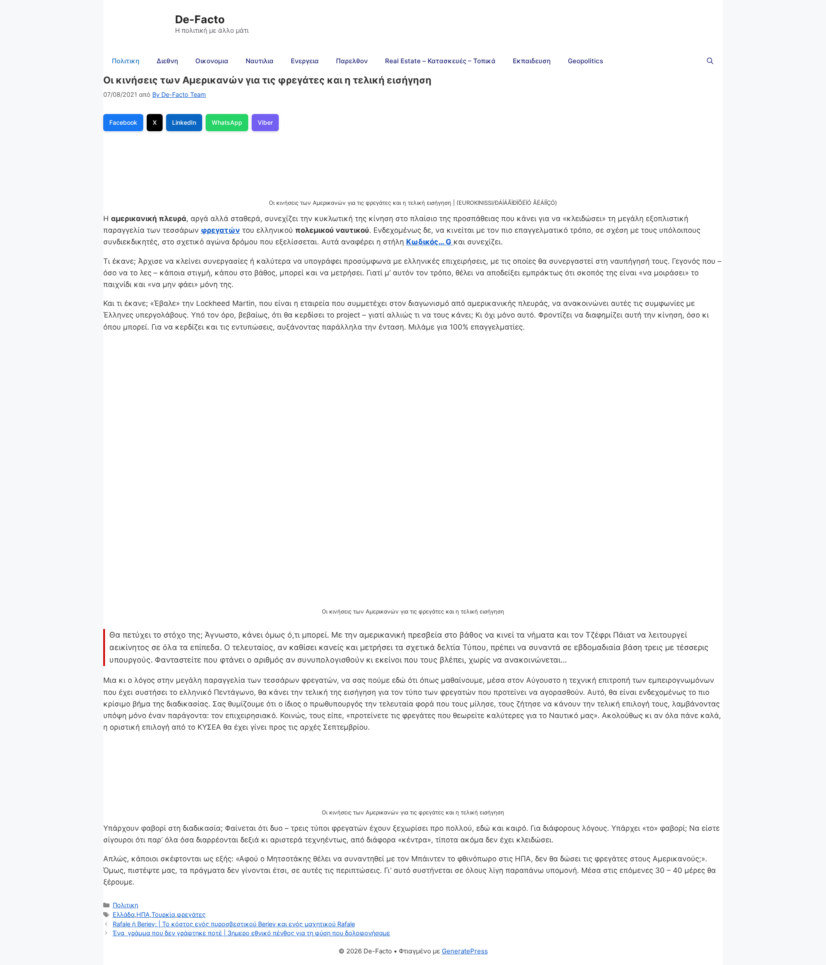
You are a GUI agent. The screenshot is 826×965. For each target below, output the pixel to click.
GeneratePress (465, 951)
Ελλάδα (124, 914)
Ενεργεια (305, 61)
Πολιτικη (125, 61)
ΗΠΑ (143, 914)
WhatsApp (227, 122)
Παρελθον (352, 61)
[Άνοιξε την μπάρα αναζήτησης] (710, 61)
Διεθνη (167, 61)
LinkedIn (184, 122)
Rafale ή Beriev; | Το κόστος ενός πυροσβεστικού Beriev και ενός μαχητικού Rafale (234, 924)
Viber (265, 122)
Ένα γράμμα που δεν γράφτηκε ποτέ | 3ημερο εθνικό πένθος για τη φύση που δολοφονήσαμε (251, 933)
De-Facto (200, 19)
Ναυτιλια (260, 61)
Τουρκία (163, 914)
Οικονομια (211, 61)
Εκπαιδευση (532, 61)
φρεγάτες (191, 914)
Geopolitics (585, 61)
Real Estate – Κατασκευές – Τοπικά (440, 61)
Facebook (123, 122)
